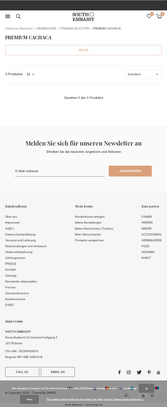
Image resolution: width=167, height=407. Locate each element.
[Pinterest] (149, 372)
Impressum (12, 222)
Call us (22, 372)
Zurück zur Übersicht (19, 28)
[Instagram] (129, 372)
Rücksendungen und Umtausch (26, 246)
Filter (83, 50)
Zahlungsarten (15, 258)
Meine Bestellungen (88, 222)
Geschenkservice (17, 293)
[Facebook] (119, 372)
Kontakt (10, 269)
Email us (58, 372)
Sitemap (11, 275)
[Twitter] (139, 372)
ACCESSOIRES (151, 234)
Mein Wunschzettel (88, 234)
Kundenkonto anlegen (90, 216)
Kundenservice (15, 299)
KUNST (146, 258)
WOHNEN (148, 252)
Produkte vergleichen (89, 240)
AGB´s (9, 228)
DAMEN (147, 216)
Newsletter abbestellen (21, 281)
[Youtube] (158, 372)
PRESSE (10, 263)
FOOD (146, 246)
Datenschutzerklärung (20, 234)
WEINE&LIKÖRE (46, 28)
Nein (29, 399)
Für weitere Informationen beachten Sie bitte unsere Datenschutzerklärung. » (95, 399)
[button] (8, 16)
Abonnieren (130, 171)
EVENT (9, 305)
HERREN (147, 222)
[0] (159, 16)
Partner (10, 287)
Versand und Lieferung (20, 240)
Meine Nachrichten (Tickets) (94, 228)
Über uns (11, 216)
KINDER (147, 228)
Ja (146, 388)
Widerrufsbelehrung (18, 252)
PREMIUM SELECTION (74, 28)
